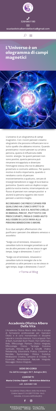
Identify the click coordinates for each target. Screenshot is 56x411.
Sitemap (27, 408)
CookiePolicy (16, 408)
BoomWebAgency (23, 407)
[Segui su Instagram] (31, 401)
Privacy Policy (38, 407)
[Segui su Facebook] (25, 401)
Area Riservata (39, 408)
